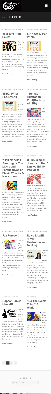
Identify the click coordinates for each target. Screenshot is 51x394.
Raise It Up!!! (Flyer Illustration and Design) (36, 240)
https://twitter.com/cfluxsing (20, 377)
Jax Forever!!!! (12, 235)
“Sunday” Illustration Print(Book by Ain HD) (36, 98)
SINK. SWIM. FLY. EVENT (10, 95)
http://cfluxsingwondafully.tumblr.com (30, 377)
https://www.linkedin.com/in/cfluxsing (27, 377)
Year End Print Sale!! (11, 35)
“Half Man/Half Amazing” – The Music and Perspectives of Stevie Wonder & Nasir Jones (13, 168)
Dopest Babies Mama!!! (11, 302)
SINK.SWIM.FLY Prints (37, 35)
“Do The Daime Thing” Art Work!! (36, 304)
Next (15, 363)
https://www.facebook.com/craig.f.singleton (24, 377)
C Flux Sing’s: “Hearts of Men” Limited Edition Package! (37, 165)
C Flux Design (7, 30)
